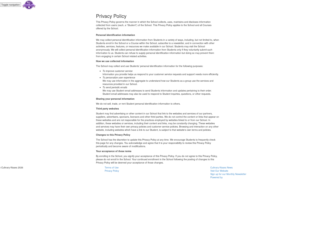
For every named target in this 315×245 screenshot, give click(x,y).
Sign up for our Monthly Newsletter (228, 174)
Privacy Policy (112, 170)
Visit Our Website (219, 170)
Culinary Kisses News (221, 167)
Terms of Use (112, 167)
